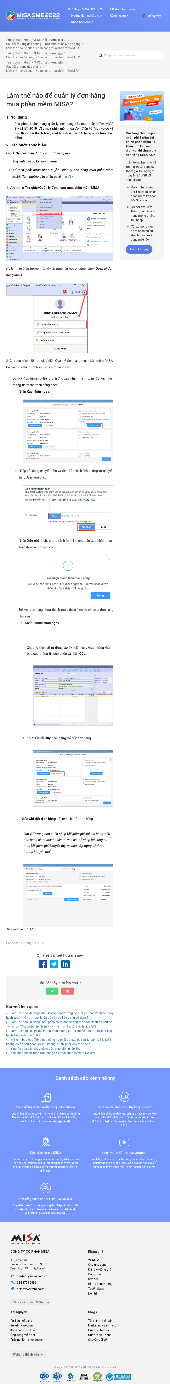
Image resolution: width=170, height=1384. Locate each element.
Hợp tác (93, 1279)
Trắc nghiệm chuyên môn (27, 1339)
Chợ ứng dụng (97, 1264)
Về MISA (93, 1260)
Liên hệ (93, 1293)
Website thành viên (26, 1354)
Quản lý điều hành (100, 1335)
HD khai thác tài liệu (123, 9)
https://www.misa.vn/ (31, 1289)
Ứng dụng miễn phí (22, 1335)
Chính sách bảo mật (104, 1367)
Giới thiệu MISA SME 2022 (85, 9)
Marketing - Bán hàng (102, 1325)
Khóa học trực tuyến (23, 1330)
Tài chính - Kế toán (100, 1320)
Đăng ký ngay (139, 249)
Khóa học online (82, 22)
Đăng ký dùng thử (99, 1269)
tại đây (68, 177)
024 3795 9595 (26, 1282)
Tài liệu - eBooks (21, 1320)
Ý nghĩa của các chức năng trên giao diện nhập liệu (45, 1048)
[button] (52, 991)
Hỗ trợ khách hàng (100, 1283)
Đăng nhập (95, 1274)
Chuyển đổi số (97, 1339)
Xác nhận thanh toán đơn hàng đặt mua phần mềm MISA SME (53, 1053)
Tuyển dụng (96, 1288)
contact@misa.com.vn (32, 1276)
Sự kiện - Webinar (21, 1325)
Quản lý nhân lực (99, 1330)
